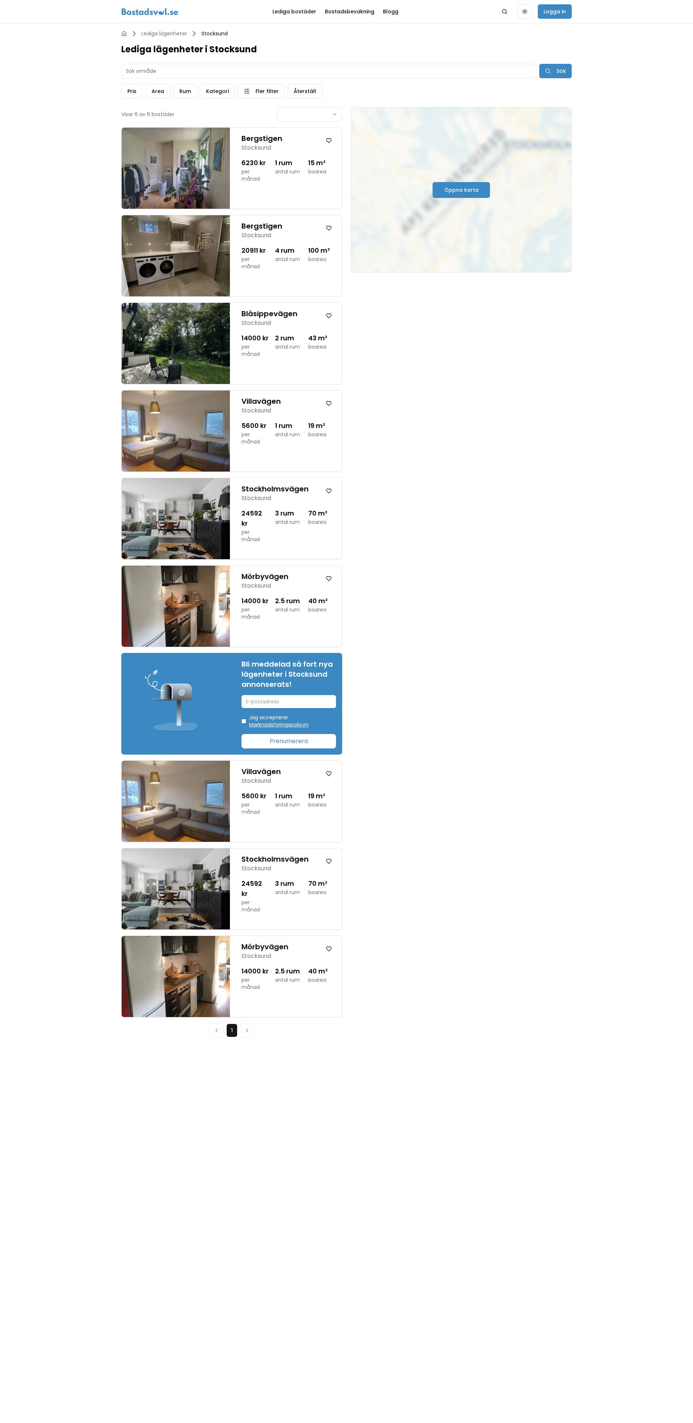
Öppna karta (461, 190)
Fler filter (267, 91)
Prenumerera (289, 741)
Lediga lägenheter (164, 33)
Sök (561, 71)
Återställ (305, 91)
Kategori (217, 91)
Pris (131, 91)
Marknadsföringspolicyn (279, 724)
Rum (185, 91)
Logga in (555, 11)
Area (158, 91)
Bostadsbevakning (349, 11)
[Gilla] (329, 140)
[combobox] (309, 114)
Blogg (390, 11)
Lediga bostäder (294, 11)
